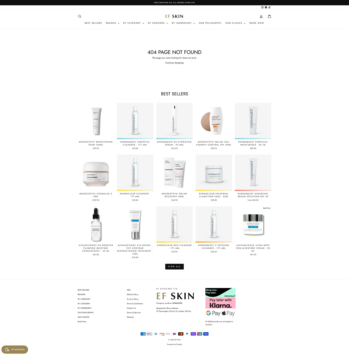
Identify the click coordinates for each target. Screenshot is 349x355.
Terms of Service (134, 312)
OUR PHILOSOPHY (210, 23)
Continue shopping (174, 62)
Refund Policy (132, 294)
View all (174, 266)
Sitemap (130, 317)
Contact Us (131, 308)
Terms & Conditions (135, 303)
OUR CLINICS (234, 23)
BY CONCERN (157, 23)
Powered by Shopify (174, 344)
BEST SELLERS (93, 23)
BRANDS (111, 23)
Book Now (256, 23)
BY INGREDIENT (182, 23)
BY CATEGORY (132, 23)
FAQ (129, 290)
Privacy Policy (133, 299)
